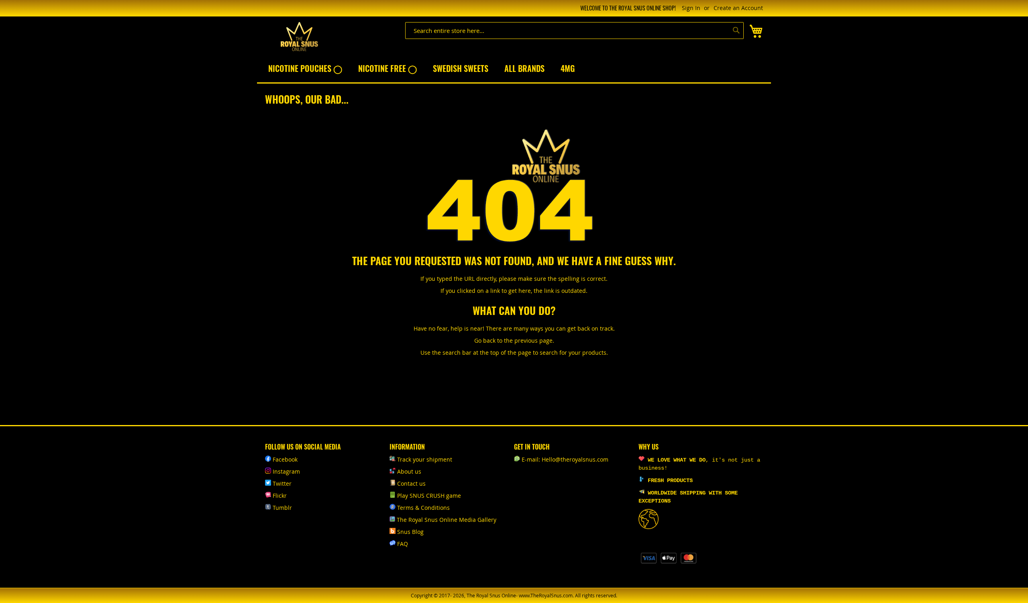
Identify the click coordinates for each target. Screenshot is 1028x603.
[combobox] (574, 30)
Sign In (691, 8)
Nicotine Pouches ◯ (305, 68)
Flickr (280, 495)
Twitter (282, 483)
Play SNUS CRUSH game (429, 495)
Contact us (411, 483)
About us (409, 471)
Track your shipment (424, 459)
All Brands (524, 68)
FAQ (402, 544)
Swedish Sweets (460, 68)
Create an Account (738, 8)
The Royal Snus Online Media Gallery (446, 519)
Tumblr (282, 507)
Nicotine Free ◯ (387, 68)
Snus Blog (410, 532)
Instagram (286, 471)
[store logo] (299, 37)
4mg (568, 68)
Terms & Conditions (423, 507)
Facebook (285, 459)
